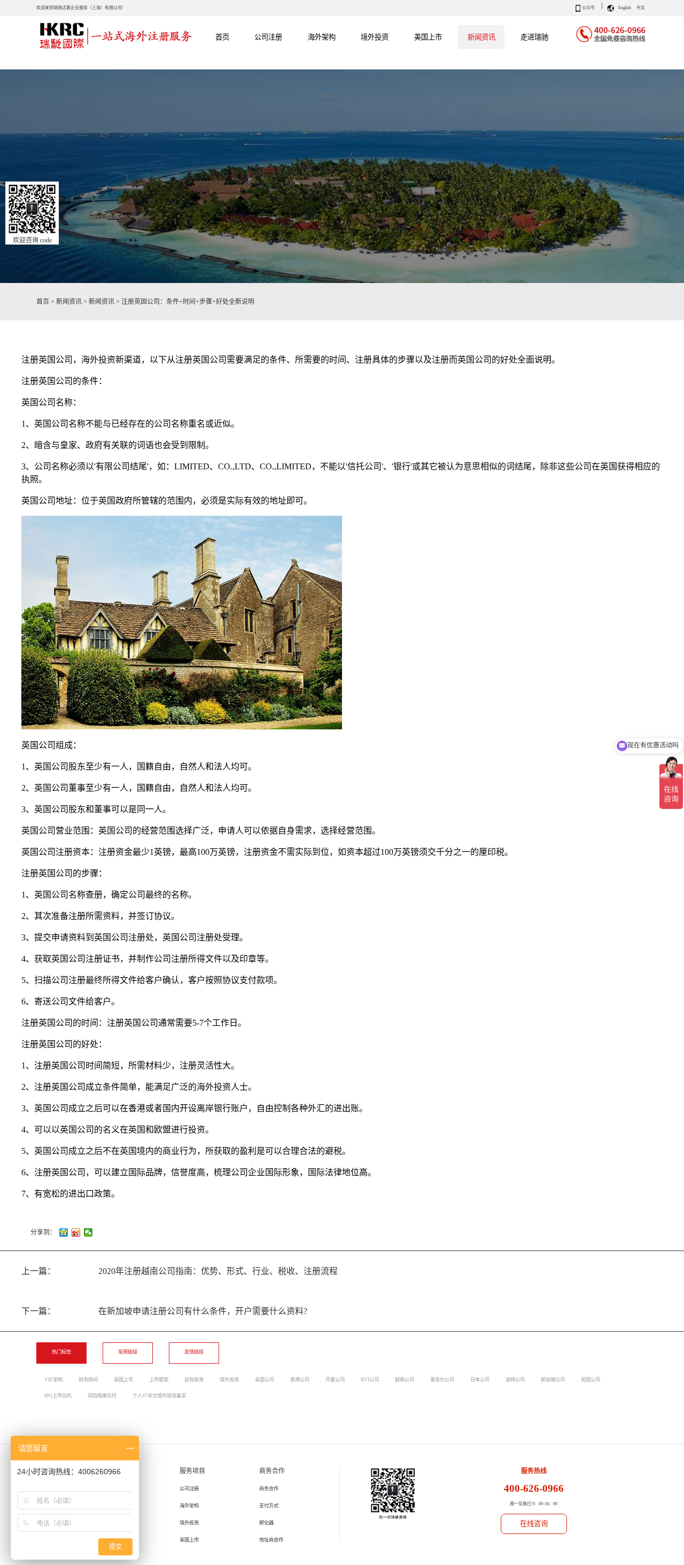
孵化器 (266, 1522)
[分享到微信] (88, 1232)
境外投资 (229, 1379)
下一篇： (164, 1311)
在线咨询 (534, 1524)
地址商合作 (271, 1540)
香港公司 (299, 1379)
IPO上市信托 (58, 1395)
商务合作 (268, 1488)
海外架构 (189, 1505)
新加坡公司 (553, 1379)
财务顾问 (88, 1379)
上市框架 (158, 1379)
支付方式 (268, 1505)
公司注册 (189, 1488)
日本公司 (479, 1379)
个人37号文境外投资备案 (159, 1395)
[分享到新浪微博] (76, 1232)
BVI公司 (370, 1379)
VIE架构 (53, 1379)
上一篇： (179, 1271)
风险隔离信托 (102, 1395)
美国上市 (123, 1379)
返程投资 (194, 1379)
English (624, 7)
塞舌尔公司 (442, 1379)
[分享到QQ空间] (63, 1232)
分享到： (43, 1232)
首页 (222, 37)
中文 (640, 7)
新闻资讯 (69, 301)
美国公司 (264, 1379)
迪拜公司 (515, 1379)
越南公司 (404, 1379)
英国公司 (590, 1379)
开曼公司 (335, 1379)
